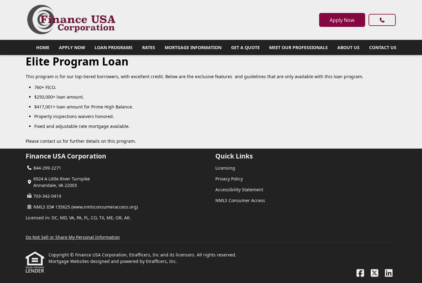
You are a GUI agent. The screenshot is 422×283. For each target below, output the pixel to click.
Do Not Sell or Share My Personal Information (73, 237)
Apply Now (342, 20)
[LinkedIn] (388, 273)
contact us (50, 141)
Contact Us (382, 47)
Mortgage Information (193, 47)
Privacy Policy (229, 179)
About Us (348, 47)
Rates (148, 47)
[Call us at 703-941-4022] (382, 20)
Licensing (225, 168)
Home (42, 47)
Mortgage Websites (69, 261)
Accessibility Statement (239, 189)
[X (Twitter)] (374, 273)
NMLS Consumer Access (240, 200)
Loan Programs (114, 47)
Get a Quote (245, 47)
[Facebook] (360, 273)
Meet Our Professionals (298, 47)
